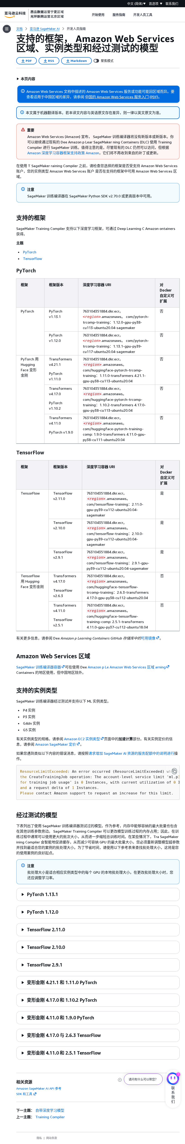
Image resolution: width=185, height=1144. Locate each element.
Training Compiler (50, 1117)
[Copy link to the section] (12, 218)
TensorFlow (32, 258)
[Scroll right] (156, 14)
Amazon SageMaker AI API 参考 (38, 1088)
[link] (76, 28)
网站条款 (51, 1138)
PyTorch (29, 252)
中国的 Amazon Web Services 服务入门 (117, 97)
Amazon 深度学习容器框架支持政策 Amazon (63, 153)
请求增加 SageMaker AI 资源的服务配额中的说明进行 (131, 753)
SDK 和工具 (24, 1094)
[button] (25, 79)
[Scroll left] (88, 14)
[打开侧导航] (7, 29)
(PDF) (154, 97)
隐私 (39, 1138)
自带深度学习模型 (49, 1110)
